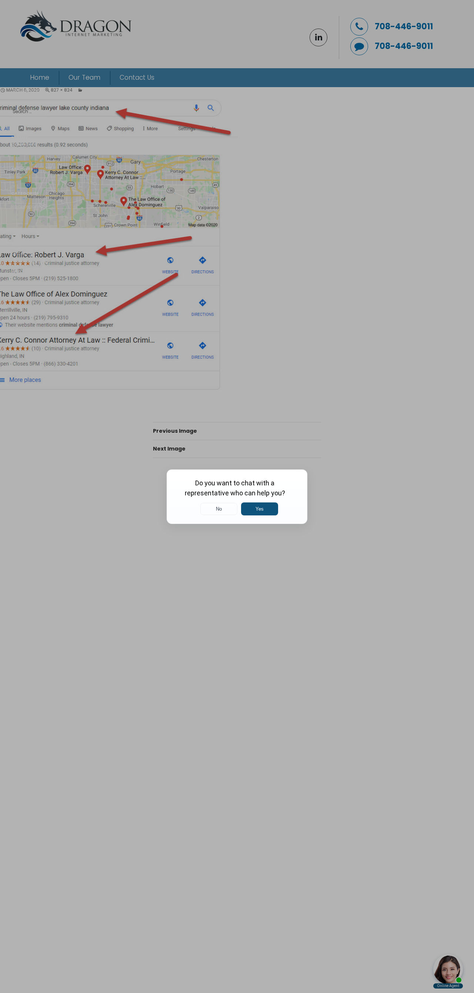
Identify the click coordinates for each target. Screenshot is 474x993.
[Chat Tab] (237, 496)
